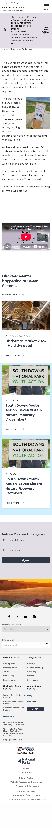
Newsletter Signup (12, 624)
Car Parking (8, 675)
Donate (36, 708)
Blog (29, 695)
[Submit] (47, 629)
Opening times (10, 667)
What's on (8, 716)
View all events (11, 294)
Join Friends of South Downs (26, 796)
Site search (8, 640)
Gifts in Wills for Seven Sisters (13, 708)
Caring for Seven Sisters (12, 687)
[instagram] (34, 617)
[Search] (47, 644)
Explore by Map (10, 680)
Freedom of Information (27, 786)
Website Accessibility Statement (26, 782)
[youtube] (26, 617)
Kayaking (31, 671)
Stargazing (32, 680)
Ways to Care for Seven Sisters (14, 696)
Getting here (9, 663)
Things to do (34, 657)
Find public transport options (46, 30)
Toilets (6, 671)
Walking (31, 663)
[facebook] (9, 617)
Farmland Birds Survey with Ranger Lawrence (14, 723)
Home (5, 49)
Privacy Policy (26, 778)
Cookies (27, 773)
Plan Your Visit (11, 657)
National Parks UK (26, 792)
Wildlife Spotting (35, 667)
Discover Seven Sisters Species (13, 702)
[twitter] (17, 617)
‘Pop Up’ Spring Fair (12, 739)
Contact (31, 701)
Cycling (30, 675)
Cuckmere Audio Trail (21, 49)
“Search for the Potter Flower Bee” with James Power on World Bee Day (13, 732)
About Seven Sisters (34, 687)
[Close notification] (4, 30)
